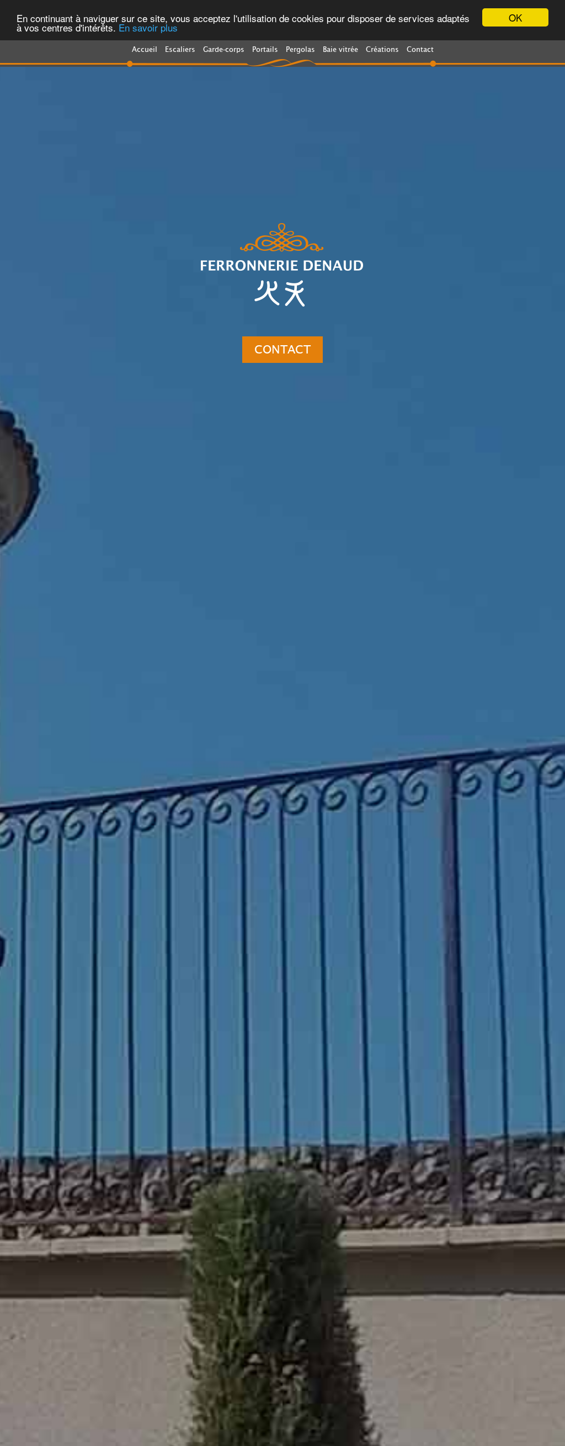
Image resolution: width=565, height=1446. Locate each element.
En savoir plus (148, 27)
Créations (382, 49)
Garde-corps (223, 49)
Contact (420, 49)
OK (515, 17)
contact (282, 349)
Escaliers (180, 49)
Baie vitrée (340, 49)
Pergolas (300, 49)
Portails (265, 49)
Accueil (144, 49)
